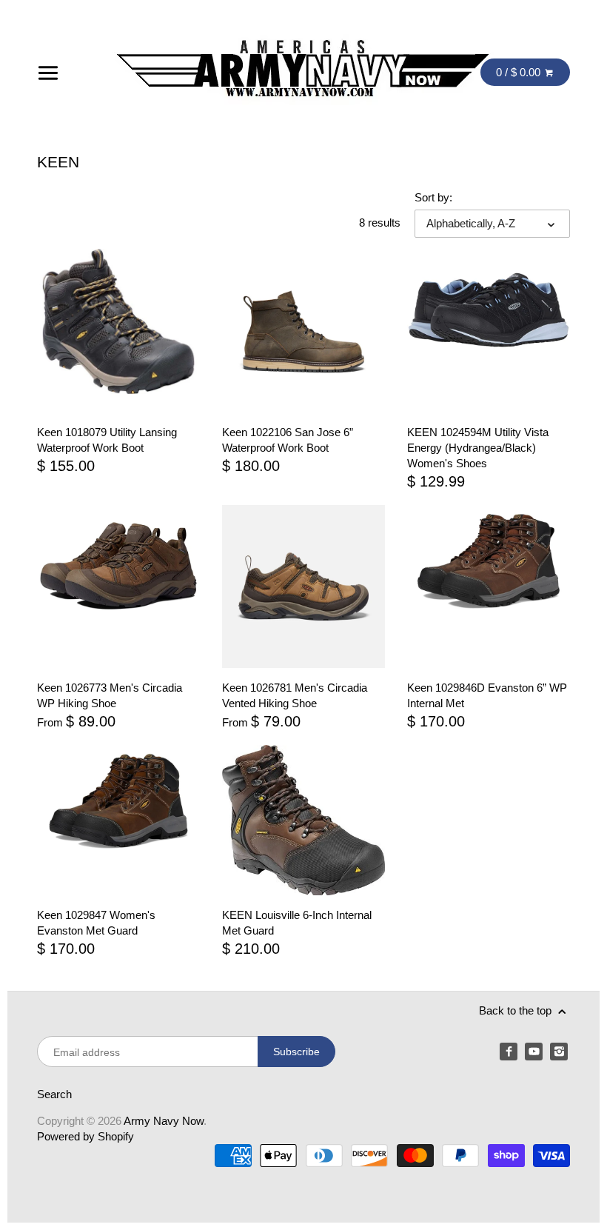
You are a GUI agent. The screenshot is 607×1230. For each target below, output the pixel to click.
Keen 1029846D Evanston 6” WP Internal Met (487, 695)
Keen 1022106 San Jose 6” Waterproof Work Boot (287, 440)
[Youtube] (534, 1051)
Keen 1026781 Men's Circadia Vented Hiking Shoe (294, 695)
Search (54, 1094)
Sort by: (433, 197)
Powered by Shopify (85, 1136)
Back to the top (516, 1010)
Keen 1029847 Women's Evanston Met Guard (96, 923)
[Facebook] (508, 1051)
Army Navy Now (164, 1120)
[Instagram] (559, 1051)
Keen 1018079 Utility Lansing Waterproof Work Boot (107, 440)
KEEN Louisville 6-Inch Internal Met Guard (297, 923)
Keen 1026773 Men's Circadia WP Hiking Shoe (109, 695)
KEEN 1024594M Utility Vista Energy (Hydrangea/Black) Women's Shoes (478, 447)
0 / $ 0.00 (519, 72)
